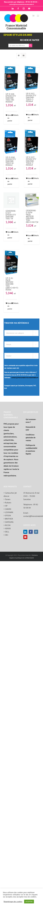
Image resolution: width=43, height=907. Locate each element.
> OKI (6, 535)
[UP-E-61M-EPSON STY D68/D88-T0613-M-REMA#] (11, 141)
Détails (15, 115)
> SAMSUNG (8, 522)
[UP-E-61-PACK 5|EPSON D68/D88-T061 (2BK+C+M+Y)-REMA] (11, 262)
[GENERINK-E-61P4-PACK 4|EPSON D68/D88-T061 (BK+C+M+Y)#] (31, 200)
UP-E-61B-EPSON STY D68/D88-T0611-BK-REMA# (11, 98)
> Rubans (7, 502)
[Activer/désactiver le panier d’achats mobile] (33, 16)
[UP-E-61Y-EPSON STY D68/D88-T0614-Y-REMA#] (31, 141)
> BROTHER (8, 519)
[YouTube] (25, 537)
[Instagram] (36, 532)
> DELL (6, 531)
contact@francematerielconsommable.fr (21, 4)
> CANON (7, 509)
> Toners (7, 499)
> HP (5, 506)
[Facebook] (31, 532)
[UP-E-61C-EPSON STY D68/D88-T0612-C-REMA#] (31, 78)
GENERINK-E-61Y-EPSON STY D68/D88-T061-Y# (11, 215)
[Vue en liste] (23, 55)
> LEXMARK (8, 512)
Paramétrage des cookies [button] (13, 902)
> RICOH (7, 525)
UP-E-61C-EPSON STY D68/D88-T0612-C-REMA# (31, 97)
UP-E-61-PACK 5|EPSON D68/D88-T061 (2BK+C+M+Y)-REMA (12, 284)
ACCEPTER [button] (29, 902)
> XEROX (7, 528)
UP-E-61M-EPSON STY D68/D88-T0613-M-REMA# (11, 161)
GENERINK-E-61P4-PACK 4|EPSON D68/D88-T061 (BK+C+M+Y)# (32, 216)
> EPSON (7, 515)
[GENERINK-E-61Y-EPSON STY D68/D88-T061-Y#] (11, 200)
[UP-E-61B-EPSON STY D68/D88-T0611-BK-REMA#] (11, 78)
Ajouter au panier (9, 118)
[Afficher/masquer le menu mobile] (38, 16)
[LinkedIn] (25, 532)
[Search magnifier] (30, 45)
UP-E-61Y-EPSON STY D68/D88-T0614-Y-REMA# (31, 161)
